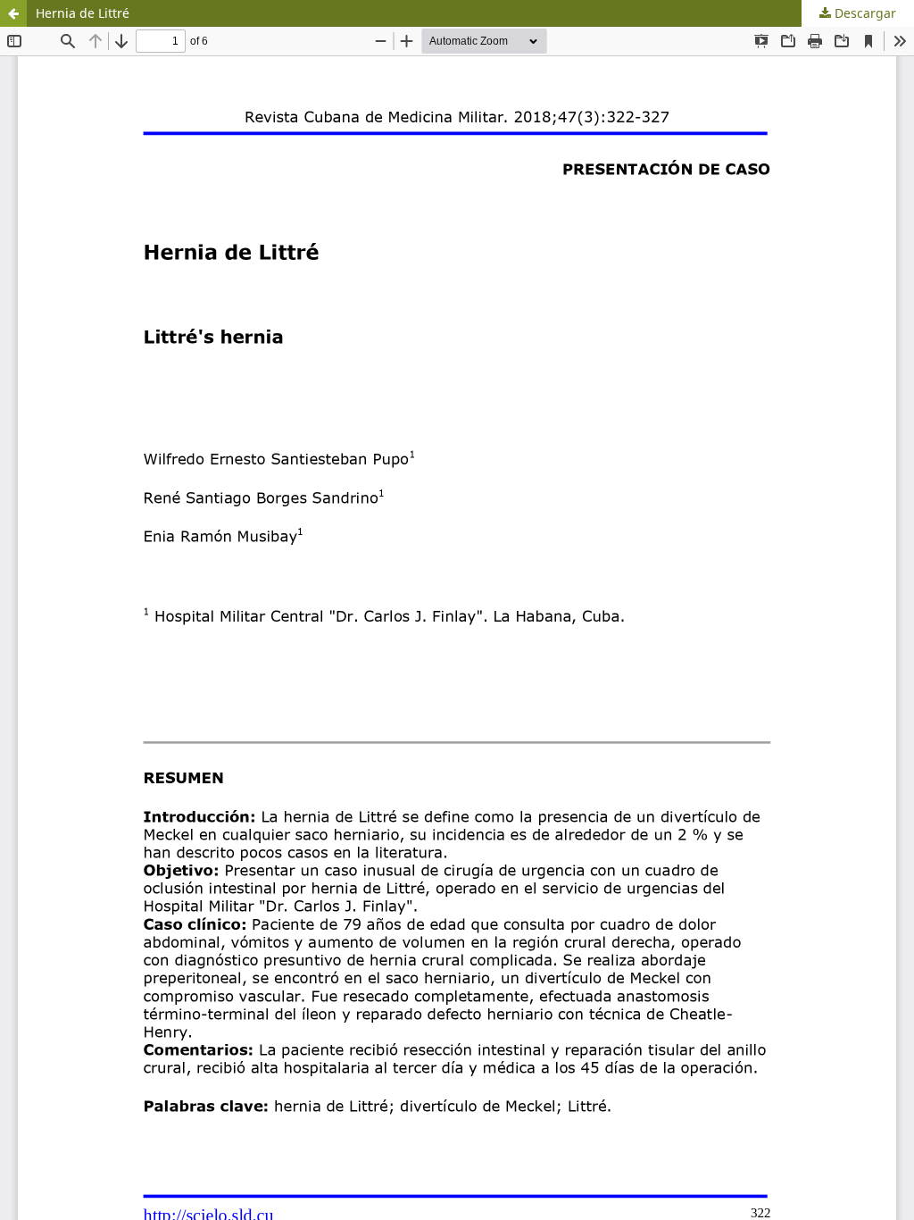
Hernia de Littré (82, 12)
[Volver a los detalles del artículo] (13, 13)
